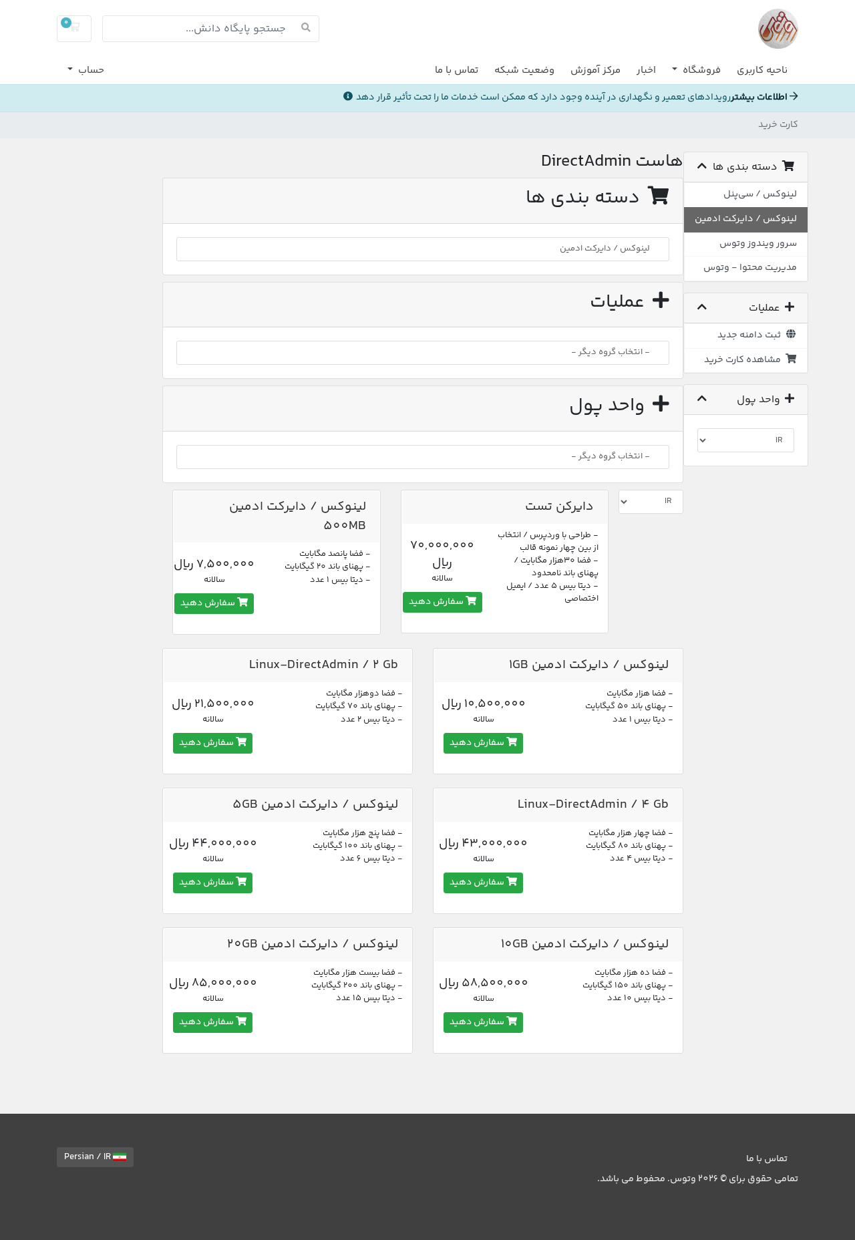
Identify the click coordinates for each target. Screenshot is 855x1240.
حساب (89, 70)
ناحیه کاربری (762, 70)
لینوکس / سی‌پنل (760, 194)
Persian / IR (88, 1157)
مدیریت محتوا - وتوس (750, 268)
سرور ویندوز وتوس (758, 244)
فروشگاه (700, 70)
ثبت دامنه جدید (751, 335)
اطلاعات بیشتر (760, 98)
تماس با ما (456, 70)
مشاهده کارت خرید (744, 360)
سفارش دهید (437, 602)
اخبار (646, 70)
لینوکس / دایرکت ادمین (746, 219)
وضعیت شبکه (524, 70)
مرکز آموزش (595, 70)
